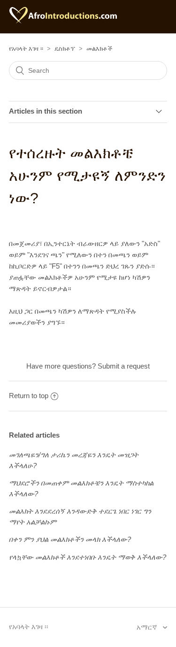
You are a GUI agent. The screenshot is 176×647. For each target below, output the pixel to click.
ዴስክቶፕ (64, 48)
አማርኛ (148, 627)
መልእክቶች (99, 48)
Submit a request (124, 366)
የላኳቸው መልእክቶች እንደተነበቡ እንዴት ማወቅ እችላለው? (87, 557)
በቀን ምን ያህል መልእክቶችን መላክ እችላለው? (70, 539)
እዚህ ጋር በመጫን (32, 311)
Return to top (28, 396)
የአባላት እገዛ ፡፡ (26, 48)
